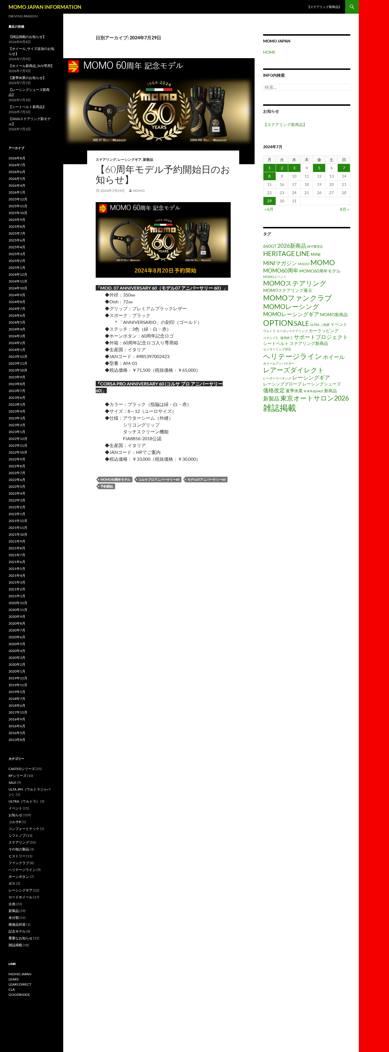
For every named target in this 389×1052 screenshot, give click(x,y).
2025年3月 (17, 254)
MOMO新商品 (334, 314)
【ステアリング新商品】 (324, 7)
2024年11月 (18, 281)
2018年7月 (17, 698)
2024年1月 (17, 350)
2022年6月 (17, 480)
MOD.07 (304, 264)
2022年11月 (18, 445)
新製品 (148, 159)
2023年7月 (17, 391)
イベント (338, 324)
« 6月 (269, 209)
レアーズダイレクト (293, 370)
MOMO (322, 262)
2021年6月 (17, 562)
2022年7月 (17, 473)
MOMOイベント (274, 277)
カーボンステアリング (292, 331)
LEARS (14, 979)
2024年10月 (18, 288)
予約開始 (107, 486)
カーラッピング (324, 330)
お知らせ (15, 815)
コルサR (15, 822)
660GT (270, 246)
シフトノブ (17, 835)
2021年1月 (17, 596)
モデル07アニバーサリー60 (206, 479)
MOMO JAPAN (20, 974)
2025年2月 (17, 261)
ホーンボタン (19, 876)
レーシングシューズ (321, 383)
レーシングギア (130, 159)
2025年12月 (18, 199)
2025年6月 (17, 240)
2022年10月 (18, 452)
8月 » (344, 209)
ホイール (334, 357)
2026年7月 (17, 165)
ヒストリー (17, 856)
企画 (12, 904)
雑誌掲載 (279, 408)
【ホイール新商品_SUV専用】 (31, 66)
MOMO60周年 (280, 270)
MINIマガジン (280, 263)
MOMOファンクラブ (297, 297)
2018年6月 (17, 705)
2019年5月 (17, 692)
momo (139, 190)
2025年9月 (17, 220)
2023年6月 (17, 397)
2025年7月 (17, 233)
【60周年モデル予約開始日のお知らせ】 (163, 174)
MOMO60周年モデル (115, 479)
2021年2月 (17, 589)
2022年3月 (17, 500)
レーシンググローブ (282, 383)
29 (269, 200)
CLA (12, 989)
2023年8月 (17, 384)
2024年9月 (17, 295)
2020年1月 (17, 671)
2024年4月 (17, 329)
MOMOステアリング (294, 283)
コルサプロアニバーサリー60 (158, 479)
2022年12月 (18, 438)
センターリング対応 (277, 349)
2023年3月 (17, 418)
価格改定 (274, 390)
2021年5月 (17, 568)
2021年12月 (18, 521)
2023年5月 (17, 404)
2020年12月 (18, 603)
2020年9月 (17, 616)
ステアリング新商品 (309, 343)
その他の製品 (19, 849)
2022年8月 (17, 466)
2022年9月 (17, 459)
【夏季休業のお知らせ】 (27, 78)
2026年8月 (17, 158)
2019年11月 (18, 685)
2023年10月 (18, 370)
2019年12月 (18, 678)
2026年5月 (17, 178)
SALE (301, 323)
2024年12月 (18, 274)
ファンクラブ (19, 863)
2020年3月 (17, 657)
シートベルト (276, 343)
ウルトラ (269, 331)
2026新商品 (291, 245)
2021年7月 (17, 555)
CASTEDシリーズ (22, 769)
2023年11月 (18, 363)
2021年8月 (17, 548)
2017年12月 (18, 712)
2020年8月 (17, 623)
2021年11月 (18, 527)
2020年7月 (17, 630)
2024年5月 (17, 322)
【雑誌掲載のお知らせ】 (27, 36)
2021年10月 (18, 534)
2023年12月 (18, 356)
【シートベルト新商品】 (27, 107)
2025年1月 (17, 267)
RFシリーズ (17, 775)
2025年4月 (17, 247)
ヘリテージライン (292, 356)
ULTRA (314, 324)
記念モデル (17, 931)
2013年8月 (17, 740)
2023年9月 (17, 377)
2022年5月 (17, 486)
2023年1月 (17, 432)
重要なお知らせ (20, 938)
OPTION (278, 323)
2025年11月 (18, 206)
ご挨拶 (324, 324)
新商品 (330, 390)
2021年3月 (17, 582)
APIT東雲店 (315, 246)
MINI (316, 254)
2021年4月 (17, 575)
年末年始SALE (313, 391)
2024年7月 (17, 308)
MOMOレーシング (291, 306)
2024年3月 (17, 336)
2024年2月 (17, 343)
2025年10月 (18, 213)
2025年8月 (17, 226)
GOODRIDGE (19, 994)
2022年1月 (17, 514)
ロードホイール (20, 897)
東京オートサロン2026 (314, 398)
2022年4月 (17, 493)
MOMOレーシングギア (291, 314)
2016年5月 (17, 733)
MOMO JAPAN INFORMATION (45, 7)
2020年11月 (18, 610)
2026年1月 (17, 192)
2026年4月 (17, 185)
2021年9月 (17, 541)
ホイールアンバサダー (278, 363)
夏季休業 (294, 390)
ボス (12, 883)
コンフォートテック (24, 828)
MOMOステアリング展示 (287, 290)
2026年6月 (17, 172)
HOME (269, 52)
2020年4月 (17, 651)
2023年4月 (17, 411)
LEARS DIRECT (20, 984)
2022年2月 (17, 507)
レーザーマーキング (277, 378)
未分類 (14, 917)
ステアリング (106, 159)
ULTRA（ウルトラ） (24, 801)
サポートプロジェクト (321, 337)
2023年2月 (17, 425)
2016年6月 (17, 726)
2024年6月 (17, 315)
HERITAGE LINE (286, 253)
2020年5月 (17, 644)
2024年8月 (17, 302)
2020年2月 (17, 664)
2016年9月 (17, 719)
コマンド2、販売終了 (278, 338)
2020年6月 (17, 637)
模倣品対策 (17, 924)
